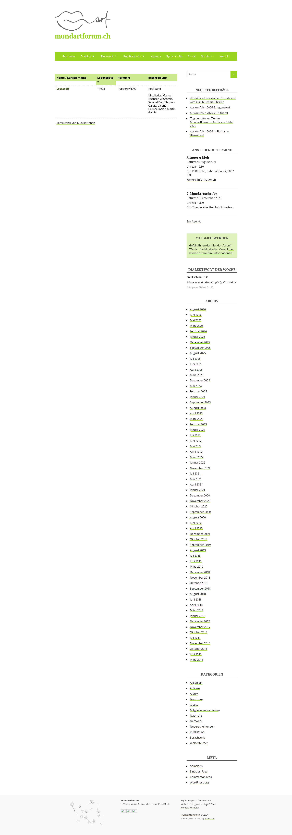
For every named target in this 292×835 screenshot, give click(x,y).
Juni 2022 (196, 441)
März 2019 (196, 566)
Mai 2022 (195, 446)
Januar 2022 (197, 462)
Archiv (192, 56)
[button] (123, 811)
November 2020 (200, 501)
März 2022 (196, 457)
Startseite (69, 56)
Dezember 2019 (200, 534)
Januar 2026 (197, 337)
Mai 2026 (195, 320)
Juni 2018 (196, 599)
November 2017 (200, 627)
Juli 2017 (195, 638)
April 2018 (196, 605)
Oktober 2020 (198, 506)
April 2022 (196, 452)
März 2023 (196, 419)
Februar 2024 (198, 391)
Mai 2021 (195, 479)
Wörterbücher (199, 743)
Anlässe (195, 688)
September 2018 (200, 588)
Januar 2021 (197, 490)
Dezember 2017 (200, 621)
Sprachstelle (174, 56)
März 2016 (196, 660)
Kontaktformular (190, 807)
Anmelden (196, 766)
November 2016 (200, 643)
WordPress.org (199, 782)
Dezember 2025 (200, 342)
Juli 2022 (195, 435)
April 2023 (196, 413)
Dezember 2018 (200, 572)
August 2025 (198, 353)
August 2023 (198, 408)
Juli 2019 (195, 555)
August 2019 (198, 550)
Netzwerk (196, 721)
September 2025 (200, 348)
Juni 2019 (196, 561)
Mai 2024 (195, 386)
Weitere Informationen (201, 179)
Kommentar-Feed (201, 777)
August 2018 (198, 594)
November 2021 (200, 468)
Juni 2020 (196, 523)
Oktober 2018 (198, 583)
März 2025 (196, 375)
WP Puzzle (209, 818)
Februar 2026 (198, 331)
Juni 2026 (196, 315)
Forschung (196, 699)
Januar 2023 (197, 430)
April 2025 (196, 369)
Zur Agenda (194, 221)
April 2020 (196, 528)
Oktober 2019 (198, 539)
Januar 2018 (197, 616)
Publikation (197, 732)
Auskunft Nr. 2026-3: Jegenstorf (210, 107)
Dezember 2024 (200, 380)
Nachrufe (196, 715)
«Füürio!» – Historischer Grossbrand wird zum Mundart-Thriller (213, 100)
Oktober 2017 (198, 632)
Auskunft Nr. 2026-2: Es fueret (209, 113)
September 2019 (200, 545)
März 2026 (196, 326)
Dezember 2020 (200, 495)
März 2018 (196, 610)
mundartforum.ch (83, 35)
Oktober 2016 (198, 649)
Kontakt (225, 56)
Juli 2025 (195, 358)
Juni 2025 (196, 364)
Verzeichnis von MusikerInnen (75, 123)
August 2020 (198, 517)
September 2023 (200, 402)
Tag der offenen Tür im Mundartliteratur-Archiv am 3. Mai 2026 (211, 122)
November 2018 (200, 577)
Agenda (156, 56)
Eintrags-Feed (199, 771)
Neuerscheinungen (202, 726)
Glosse (194, 704)
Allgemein (196, 682)
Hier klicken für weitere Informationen (211, 251)
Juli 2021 (195, 473)
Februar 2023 (198, 424)
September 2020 (200, 512)
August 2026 (198, 309)
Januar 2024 (197, 397)
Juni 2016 (196, 654)
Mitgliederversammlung (205, 710)
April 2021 (196, 484)
